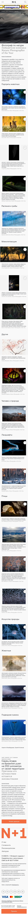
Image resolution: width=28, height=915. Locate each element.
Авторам (5, 851)
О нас (4, 842)
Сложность (6, 845)
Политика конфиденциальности (22, 906)
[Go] (3, 2)
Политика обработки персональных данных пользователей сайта (12, 901)
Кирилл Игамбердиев (6, 56)
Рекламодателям (8, 848)
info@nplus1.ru (15, 884)
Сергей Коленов (5, 783)
